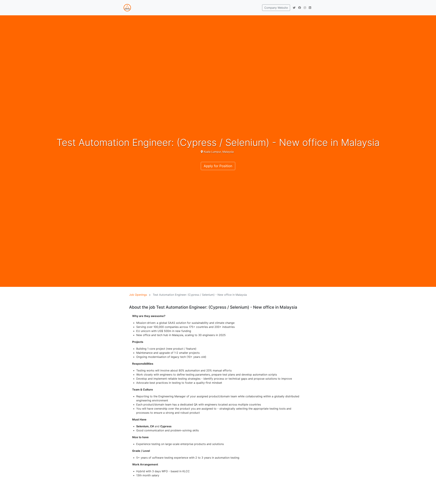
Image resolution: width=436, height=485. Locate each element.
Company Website (276, 7)
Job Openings (138, 294)
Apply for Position (218, 166)
